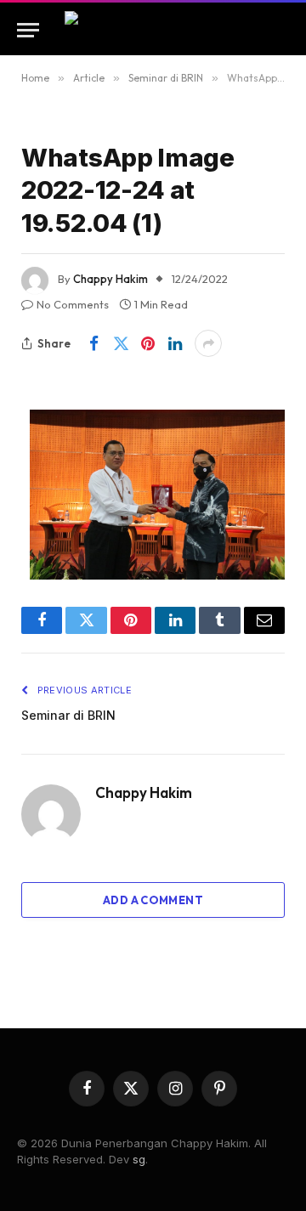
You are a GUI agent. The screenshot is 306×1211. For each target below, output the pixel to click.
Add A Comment (153, 900)
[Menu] (28, 30)
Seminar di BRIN (68, 715)
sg (139, 1159)
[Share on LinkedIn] (175, 343)
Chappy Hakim (110, 279)
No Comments (73, 304)
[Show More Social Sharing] (208, 343)
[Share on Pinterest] (148, 343)
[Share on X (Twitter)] (120, 343)
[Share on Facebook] (93, 343)
